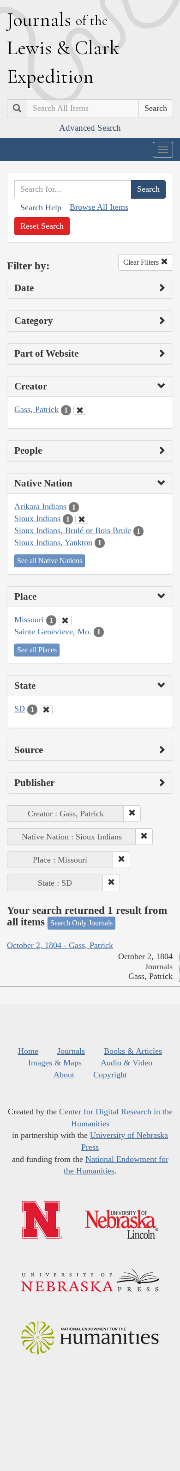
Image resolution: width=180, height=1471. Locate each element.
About (64, 1074)
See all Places (37, 650)
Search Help (40, 207)
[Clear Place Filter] (65, 620)
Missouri (29, 619)
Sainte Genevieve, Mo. (52, 631)
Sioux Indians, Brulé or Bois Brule (72, 530)
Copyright (110, 1074)
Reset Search (42, 226)
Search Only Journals (81, 923)
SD (19, 708)
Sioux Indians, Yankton (53, 542)
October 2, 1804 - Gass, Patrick (60, 945)
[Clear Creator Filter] (79, 410)
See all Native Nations (49, 561)
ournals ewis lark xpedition (63, 47)
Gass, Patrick (36, 409)
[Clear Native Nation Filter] (81, 519)
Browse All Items (99, 207)
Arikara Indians (40, 506)
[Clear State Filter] (46, 709)
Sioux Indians (37, 518)
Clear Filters (142, 262)
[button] (132, 813)
